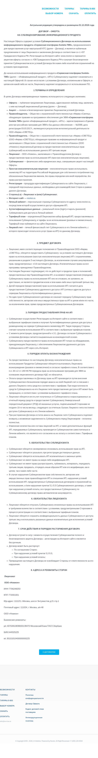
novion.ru (31, 198)
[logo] (11, 11)
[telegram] (1, 726)
